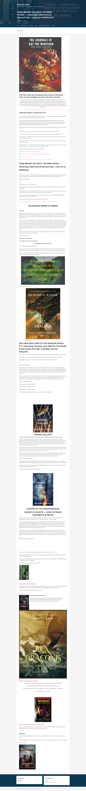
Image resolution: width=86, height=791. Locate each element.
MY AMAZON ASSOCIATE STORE (44, 25)
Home (17, 25)
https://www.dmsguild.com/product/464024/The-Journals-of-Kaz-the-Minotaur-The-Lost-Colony (43, 109)
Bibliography (31, 25)
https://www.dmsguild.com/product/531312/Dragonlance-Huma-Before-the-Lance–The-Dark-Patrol (37, 201)
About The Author (23, 25)
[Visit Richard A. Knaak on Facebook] (21, 780)
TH (20, 584)
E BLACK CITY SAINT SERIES (28, 584)
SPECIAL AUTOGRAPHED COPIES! (28, 681)
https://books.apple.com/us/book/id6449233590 (32, 151)
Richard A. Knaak (23, 4)
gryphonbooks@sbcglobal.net (51, 782)
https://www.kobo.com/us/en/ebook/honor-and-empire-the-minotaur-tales (36, 154)
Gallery (53, 25)
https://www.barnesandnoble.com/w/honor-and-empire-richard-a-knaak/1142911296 (36, 159)
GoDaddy (40, 788)
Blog (36, 25)
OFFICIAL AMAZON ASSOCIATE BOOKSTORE (31, 724)
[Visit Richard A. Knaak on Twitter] (19, 780)
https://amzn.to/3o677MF (28, 156)
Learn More (21, 592)
